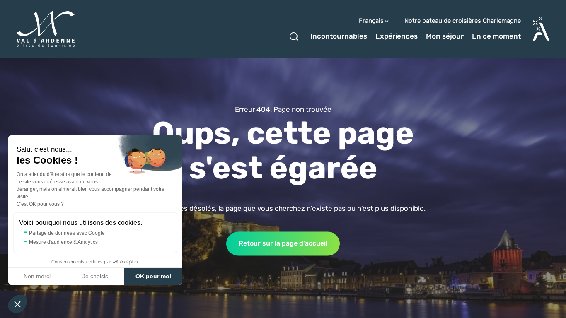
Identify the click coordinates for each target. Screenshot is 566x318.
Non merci (37, 276)
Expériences (396, 36)
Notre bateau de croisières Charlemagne (462, 21)
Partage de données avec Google (67, 233)
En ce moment (496, 36)
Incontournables (338, 36)
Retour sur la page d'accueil (283, 243)
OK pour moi (153, 276)
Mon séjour (445, 36)
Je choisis (95, 276)
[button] (17, 304)
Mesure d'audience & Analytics (63, 242)
